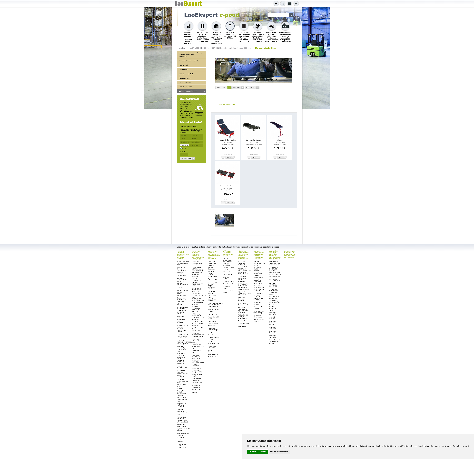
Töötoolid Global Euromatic (189, 61)
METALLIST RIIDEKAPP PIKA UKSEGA (197, 263)
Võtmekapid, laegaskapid (196, 386)
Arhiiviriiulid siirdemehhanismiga (183, 425)
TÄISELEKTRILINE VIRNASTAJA (274, 297)
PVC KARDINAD (212, 314)
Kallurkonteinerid (213, 309)
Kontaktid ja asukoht (199, 112)
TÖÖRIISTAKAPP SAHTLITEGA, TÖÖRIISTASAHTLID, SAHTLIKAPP (244, 292)
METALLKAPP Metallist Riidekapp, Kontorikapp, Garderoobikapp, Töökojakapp (198, 254)
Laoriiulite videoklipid (180, 436)
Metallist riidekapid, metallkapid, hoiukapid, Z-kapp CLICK (196, 308)
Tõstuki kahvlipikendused (213, 342)
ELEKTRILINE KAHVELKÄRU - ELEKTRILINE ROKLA (273, 291)
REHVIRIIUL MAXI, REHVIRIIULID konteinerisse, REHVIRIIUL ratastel (182, 310)
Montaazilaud (242, 321)
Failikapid (195, 392)
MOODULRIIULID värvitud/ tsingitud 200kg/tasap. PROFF (213, 285)
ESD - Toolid (183, 65)
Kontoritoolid (183, 69)
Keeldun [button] (263, 452)
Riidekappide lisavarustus (196, 379)
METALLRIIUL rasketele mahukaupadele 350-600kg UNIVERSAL (182, 373)
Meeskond (199, 115)
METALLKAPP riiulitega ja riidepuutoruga (197, 370)
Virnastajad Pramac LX (272, 332)
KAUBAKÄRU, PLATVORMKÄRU (259, 276)
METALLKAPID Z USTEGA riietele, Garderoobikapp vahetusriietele (197, 269)
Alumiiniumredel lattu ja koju (213, 324)
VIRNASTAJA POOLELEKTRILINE (275, 280)
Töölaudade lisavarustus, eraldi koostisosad (242, 279)
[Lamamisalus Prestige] (227, 127)
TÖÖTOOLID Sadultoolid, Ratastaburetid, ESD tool (230, 48)
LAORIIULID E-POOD (197, 48)
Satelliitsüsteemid (183, 433)
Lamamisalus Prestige (228, 140)
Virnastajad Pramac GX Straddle (272, 322)
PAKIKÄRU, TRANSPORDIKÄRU (260, 262)
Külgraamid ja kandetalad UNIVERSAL (181, 405)
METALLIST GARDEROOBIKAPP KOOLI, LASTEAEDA (198, 363)
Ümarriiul (211, 335)
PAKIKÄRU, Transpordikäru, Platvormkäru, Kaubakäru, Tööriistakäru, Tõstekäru (259, 254)
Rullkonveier (242, 326)
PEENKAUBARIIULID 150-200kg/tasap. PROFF (183, 263)
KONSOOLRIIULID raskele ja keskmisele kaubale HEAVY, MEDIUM (182, 328)
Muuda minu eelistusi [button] (279, 452)
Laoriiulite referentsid (180, 440)
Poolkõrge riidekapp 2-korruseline (196, 356)
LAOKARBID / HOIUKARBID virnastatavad (212, 267)
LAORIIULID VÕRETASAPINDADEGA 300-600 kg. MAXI (184, 341)
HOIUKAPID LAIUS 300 (198, 347)
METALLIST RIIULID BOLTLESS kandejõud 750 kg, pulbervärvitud (212, 276)
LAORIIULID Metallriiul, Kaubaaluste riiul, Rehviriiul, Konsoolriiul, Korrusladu (183, 254)
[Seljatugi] (279, 127)
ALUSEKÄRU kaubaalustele (258, 303)
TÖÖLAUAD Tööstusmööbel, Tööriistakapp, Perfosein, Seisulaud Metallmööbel (243, 254)
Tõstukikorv (211, 332)
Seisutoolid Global (186, 87)
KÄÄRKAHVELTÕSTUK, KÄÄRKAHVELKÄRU (276, 275)
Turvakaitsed (212, 321)
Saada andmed (186, 158)
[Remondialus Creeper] (253, 127)
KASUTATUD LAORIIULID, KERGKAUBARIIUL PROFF (182, 348)
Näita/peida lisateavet (226, 104)
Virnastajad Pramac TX (272, 313)
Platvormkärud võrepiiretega (258, 316)
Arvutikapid (196, 390)
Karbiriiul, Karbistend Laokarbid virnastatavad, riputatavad (181, 392)
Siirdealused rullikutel (258, 307)
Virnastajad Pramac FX (272, 328)
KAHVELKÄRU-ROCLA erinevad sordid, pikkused (274, 263)
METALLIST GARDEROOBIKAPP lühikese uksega (198, 334)
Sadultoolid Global (186, 74)
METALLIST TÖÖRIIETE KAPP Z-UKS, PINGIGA (197, 321)
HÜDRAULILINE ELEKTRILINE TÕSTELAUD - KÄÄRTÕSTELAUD (274, 269)
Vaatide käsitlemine (211, 351)
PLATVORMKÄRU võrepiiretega (259, 312)
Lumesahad (211, 359)
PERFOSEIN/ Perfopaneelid (243, 304)
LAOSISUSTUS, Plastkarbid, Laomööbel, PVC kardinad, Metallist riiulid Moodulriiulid (214, 254)
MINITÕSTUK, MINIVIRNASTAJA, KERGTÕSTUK (274, 302)
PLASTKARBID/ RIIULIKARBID (212, 262)
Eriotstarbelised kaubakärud (259, 320)
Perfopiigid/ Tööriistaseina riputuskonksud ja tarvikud (243, 309)
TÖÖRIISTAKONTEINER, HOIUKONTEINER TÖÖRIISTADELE (215, 304)
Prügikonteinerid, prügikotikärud (213, 338)
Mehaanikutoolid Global (265, 48)
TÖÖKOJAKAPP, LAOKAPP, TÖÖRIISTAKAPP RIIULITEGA (197, 283)
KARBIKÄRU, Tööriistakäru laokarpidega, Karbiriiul (258, 282)
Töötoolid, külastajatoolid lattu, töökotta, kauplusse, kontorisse (190, 55)
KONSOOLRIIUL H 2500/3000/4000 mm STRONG (182, 336)
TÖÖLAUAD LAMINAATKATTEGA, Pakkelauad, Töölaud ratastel (245, 271)
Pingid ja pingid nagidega (197, 375)
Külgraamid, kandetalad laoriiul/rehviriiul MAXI (182, 412)
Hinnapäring (250, 87)
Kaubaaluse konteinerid (211, 292)
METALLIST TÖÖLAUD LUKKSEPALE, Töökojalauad (242, 263)
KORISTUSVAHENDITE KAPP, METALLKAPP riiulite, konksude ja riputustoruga (199, 299)
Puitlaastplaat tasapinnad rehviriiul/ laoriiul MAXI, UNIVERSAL (182, 419)
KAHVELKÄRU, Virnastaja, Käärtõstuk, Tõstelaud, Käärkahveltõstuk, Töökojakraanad (275, 254)
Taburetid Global (185, 78)
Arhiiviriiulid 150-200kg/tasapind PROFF (182, 399)
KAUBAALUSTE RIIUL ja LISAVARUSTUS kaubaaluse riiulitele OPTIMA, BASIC (182, 271)
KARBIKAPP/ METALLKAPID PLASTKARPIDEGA (198, 315)
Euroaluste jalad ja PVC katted (213, 355)
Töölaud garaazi (243, 323)
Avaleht (182, 48)
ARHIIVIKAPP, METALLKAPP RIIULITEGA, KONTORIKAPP (197, 290)
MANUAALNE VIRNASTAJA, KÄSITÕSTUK (273, 284)
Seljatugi (280, 140)
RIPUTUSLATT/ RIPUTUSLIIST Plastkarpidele (243, 285)
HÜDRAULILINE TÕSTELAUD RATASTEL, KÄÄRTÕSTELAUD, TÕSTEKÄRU (259, 296)
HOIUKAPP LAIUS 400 (197, 351)
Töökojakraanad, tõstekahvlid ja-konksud (274, 341)
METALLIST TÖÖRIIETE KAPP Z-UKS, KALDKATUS (197, 328)
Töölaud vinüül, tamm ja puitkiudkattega (243, 316)
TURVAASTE (211, 312)
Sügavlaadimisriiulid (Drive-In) (183, 429)
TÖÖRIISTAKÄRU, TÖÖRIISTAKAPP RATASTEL (259, 289)
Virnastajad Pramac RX (272, 336)
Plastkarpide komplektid (212, 347)
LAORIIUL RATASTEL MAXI (182, 367)
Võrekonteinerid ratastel (213, 317)
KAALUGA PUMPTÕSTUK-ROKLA (274, 308)
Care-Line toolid (185, 82)
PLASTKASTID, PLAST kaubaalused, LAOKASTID (212, 298)
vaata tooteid (221, 87)
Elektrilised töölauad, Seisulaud (242, 298)
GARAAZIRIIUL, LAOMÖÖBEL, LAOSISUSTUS (181, 445)
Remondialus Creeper (253, 140)
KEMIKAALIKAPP (197, 383)
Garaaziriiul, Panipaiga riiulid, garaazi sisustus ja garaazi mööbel (182, 301)
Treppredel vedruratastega (213, 329)
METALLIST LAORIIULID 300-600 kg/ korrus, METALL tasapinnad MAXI (182, 281)
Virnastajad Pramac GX (272, 317)
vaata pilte (236, 87)
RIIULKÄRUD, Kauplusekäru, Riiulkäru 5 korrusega (258, 268)
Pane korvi (230, 157)
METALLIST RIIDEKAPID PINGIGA (195, 276)
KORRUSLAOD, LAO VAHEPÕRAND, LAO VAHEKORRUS (181, 319)
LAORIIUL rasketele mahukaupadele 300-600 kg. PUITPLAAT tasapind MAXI (182, 291)
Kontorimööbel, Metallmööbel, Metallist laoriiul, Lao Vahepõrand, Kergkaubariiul (290, 254)
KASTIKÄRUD (258, 273)
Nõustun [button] (252, 452)
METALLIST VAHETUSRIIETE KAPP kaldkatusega (197, 341)
